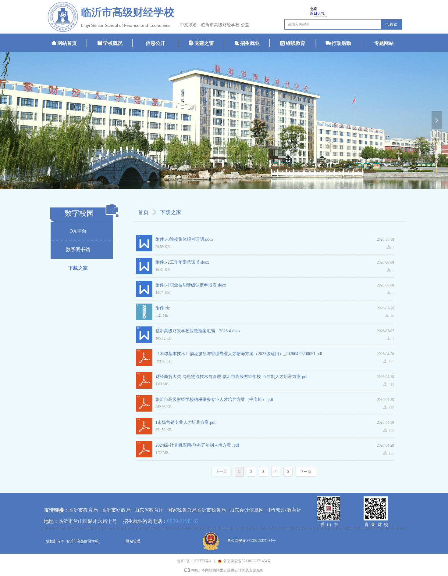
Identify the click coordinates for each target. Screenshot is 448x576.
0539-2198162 (183, 521)
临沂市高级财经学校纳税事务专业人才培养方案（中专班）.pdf (214, 399)
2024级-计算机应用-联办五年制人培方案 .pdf (197, 445)
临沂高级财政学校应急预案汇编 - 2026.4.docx (197, 331)
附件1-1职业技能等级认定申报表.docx (190, 285)
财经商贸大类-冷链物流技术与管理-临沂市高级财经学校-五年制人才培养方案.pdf (231, 376)
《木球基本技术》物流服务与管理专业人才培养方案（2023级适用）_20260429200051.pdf (238, 353)
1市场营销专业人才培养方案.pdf (185, 422)
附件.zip (162, 308)
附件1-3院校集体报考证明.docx (184, 239)
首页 (143, 212)
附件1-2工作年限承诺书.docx (182, 262)
